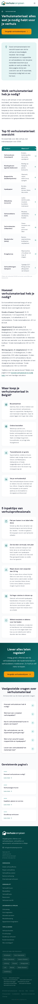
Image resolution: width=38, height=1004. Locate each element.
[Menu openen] (34, 3)
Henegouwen (24, 963)
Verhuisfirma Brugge (9, 981)
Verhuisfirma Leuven (23, 981)
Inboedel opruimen (8, 915)
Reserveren (6, 897)
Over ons (21, 991)
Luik (5, 967)
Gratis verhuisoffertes (9, 867)
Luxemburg (7, 971)
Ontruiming (6, 909)
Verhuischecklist (7, 930)
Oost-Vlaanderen (19, 955)
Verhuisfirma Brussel (26, 980)
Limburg (6, 963)
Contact (31, 991)
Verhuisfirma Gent (14, 978)
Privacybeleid (6, 994)
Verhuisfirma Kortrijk (9, 985)
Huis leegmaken (7, 912)
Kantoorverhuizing (8, 876)
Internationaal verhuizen (10, 879)
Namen (12, 967)
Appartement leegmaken (10, 922)
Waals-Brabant (22, 967)
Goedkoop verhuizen (9, 937)
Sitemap (4, 996)
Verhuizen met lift (7, 900)
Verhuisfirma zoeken (8, 873)
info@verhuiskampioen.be (13, 847)
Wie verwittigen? (7, 943)
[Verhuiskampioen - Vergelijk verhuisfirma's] (13, 3)
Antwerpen (7, 955)
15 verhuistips (6, 934)
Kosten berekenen (8, 940)
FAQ (27, 991)
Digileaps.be (23, 999)
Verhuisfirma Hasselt (25, 983)
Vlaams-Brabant (23, 959)
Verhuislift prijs (7, 894)
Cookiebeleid (16, 994)
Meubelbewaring (7, 918)
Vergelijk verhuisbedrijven (15, 31)
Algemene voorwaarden (28, 994)
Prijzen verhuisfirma (8, 870)
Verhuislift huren (7, 888)
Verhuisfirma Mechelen (10, 983)
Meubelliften (6, 891)
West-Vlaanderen (9, 959)
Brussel (15, 963)
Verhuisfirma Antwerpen (11, 980)
